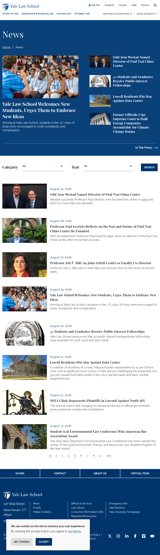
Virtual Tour (140, 473)
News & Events (145, 14)
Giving (19, 473)
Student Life (82, 13)
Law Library (78, 507)
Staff (133, 5)
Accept (44, 541)
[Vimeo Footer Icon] (144, 536)
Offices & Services (81, 503)
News (19, 47)
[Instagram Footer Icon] (118, 536)
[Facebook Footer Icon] (135, 536)
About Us (100, 473)
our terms (74, 531)
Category (10, 167)
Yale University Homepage (124, 511)
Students (109, 5)
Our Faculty (64, 13)
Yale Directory (117, 507)
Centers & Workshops (116, 14)
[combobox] (43, 167)
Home (6, 47)
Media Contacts (42, 511)
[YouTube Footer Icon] (152, 536)
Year (75, 167)
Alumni (145, 5)
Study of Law (10, 13)
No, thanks (21, 541)
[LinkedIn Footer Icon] (127, 536)
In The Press (143, 147)
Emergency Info (118, 503)
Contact (60, 473)
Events (37, 507)
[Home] (21, 7)
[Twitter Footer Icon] (110, 536)
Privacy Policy (92, 534)
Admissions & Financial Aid (37, 13)
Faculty (123, 5)
